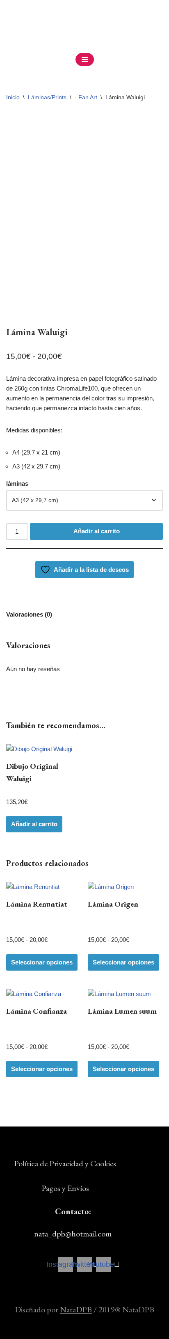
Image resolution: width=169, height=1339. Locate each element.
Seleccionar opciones (42, 962)
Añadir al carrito (96, 531)
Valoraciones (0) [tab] (29, 614)
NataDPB (76, 1309)
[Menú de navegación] (84, 59)
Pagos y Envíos (65, 1188)
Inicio (13, 97)
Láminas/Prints (47, 97)
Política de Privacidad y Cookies (65, 1163)
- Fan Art (86, 97)
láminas (17, 483)
